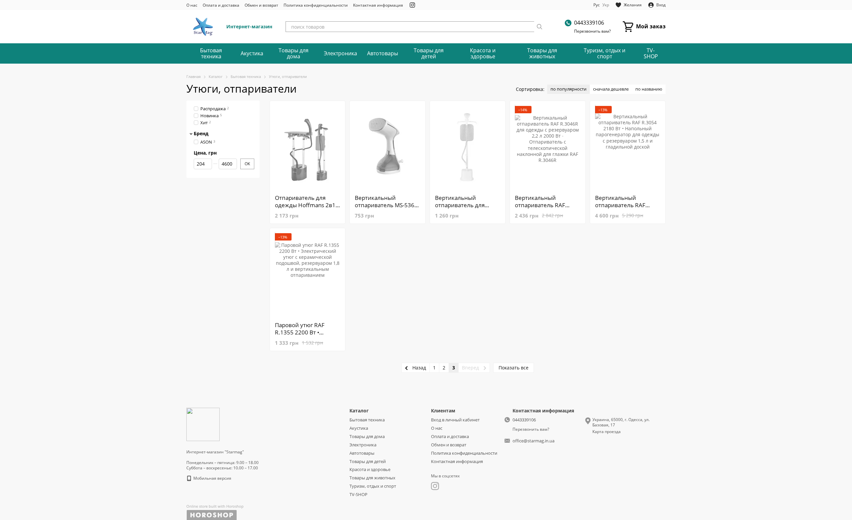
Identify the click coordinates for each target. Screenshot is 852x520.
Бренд (201, 133)
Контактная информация (378, 5)
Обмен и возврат (261, 5)
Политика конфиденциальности (316, 5)
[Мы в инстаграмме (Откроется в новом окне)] (412, 5)
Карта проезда (606, 431)
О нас (191, 5)
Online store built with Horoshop (215, 506)
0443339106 (589, 22)
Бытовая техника (211, 53)
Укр (605, 5)
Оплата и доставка (221, 5)
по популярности (568, 89)
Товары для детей (429, 53)
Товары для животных (542, 53)
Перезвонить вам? (592, 31)
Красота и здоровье (483, 53)
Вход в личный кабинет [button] (455, 420)
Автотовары (382, 53)
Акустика (252, 53)
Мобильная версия (211, 478)
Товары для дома (294, 53)
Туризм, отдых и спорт (604, 53)
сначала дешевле (611, 89)
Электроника (340, 53)
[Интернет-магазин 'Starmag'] (203, 424)
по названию (648, 89)
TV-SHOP (651, 53)
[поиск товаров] (539, 26)
